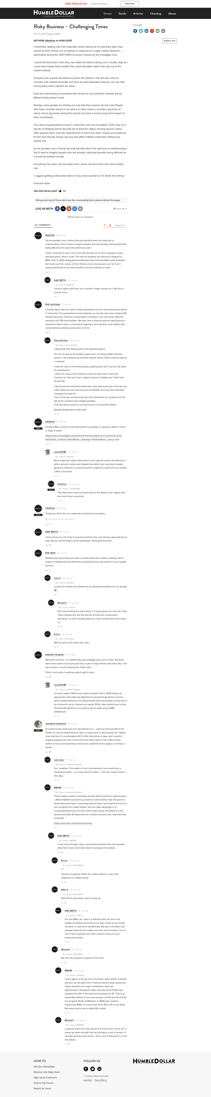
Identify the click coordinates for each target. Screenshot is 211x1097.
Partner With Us (101, 1080)
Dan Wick (50, 553)
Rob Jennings (52, 304)
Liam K (57, 578)
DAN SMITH (60, 280)
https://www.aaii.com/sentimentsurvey (73, 823)
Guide (122, 13)
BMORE (58, 787)
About (172, 13)
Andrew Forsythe (54, 654)
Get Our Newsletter (44, 1066)
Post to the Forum (44, 1083)
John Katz (59, 760)
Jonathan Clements (55, 723)
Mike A (64, 889)
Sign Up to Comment (45, 1077)
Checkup (155, 13)
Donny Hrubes (61, 340)
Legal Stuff (88, 1080)
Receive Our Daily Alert (47, 1072)
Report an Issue (42, 1088)
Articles (138, 13)
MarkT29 (50, 235)
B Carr (57, 634)
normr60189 (60, 452)
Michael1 (62, 603)
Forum (108, 13)
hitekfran (50, 40)
